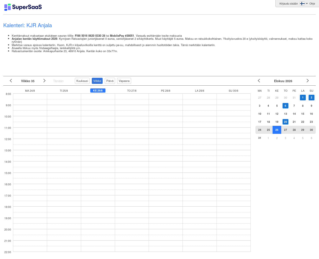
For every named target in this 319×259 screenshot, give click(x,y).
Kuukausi (82, 81)
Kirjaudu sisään (289, 3)
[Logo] (23, 7)
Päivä (109, 81)
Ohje (312, 3)
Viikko (97, 81)
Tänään (58, 80)
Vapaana (124, 81)
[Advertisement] (158, 63)
